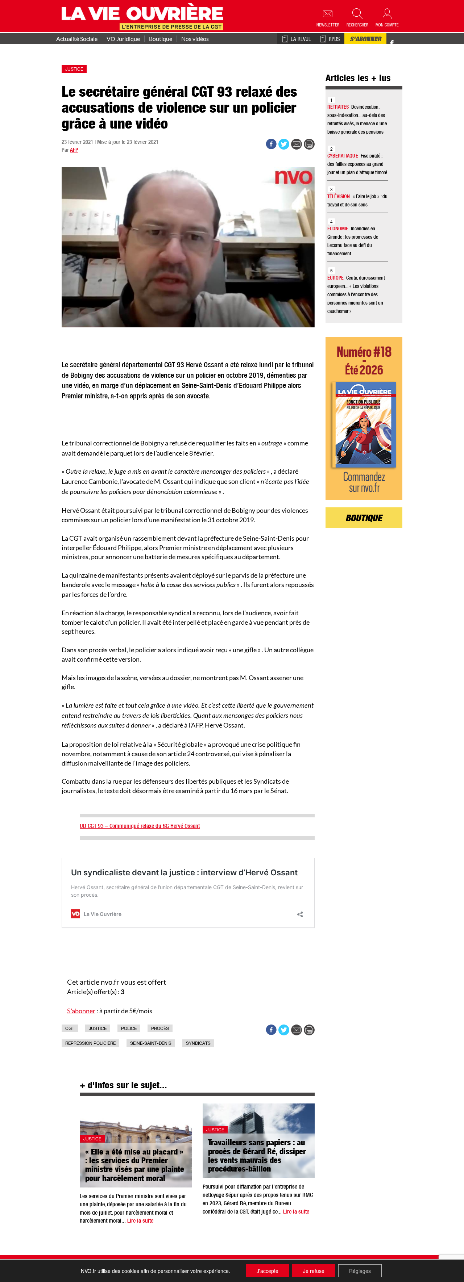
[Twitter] (399, 39)
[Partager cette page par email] (296, 144)
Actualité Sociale (77, 38)
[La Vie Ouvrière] (144, 15)
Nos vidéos (195, 38)
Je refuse (313, 1270)
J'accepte (267, 1270)
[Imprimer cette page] (309, 144)
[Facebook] (391, 43)
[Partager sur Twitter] (283, 144)
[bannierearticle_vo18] (364, 418)
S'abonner (365, 40)
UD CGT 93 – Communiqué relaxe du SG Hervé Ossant (140, 827)
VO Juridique (123, 38)
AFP (74, 150)
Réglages (360, 1270)
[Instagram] (405, 43)
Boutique (160, 38)
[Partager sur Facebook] (271, 144)
